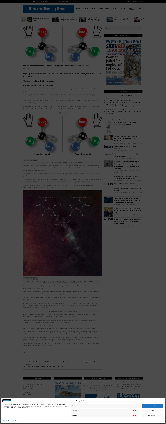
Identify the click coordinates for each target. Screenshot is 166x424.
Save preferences (152, 415)
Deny (152, 410)
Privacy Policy (14, 420)
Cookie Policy (6, 420)
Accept (152, 406)
